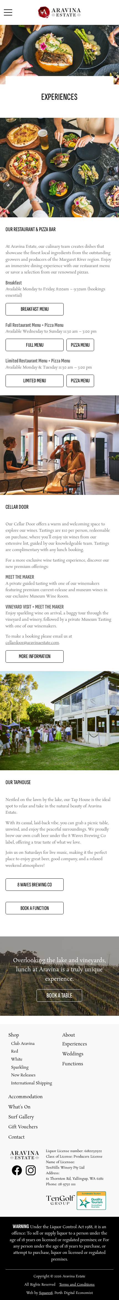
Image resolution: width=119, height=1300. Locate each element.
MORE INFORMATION (34, 656)
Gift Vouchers (23, 1127)
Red (14, 1051)
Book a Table (59, 995)
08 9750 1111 (67, 1184)
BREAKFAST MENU (35, 309)
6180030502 (93, 1151)
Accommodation (25, 1097)
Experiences (74, 1044)
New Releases (23, 1075)
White (16, 1059)
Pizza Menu (80, 345)
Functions (72, 1064)
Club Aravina (23, 1043)
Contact (16, 1137)
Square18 (46, 1293)
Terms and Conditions (77, 1284)
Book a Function (34, 908)
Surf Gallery (21, 1117)
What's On (19, 1107)
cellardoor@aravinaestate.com (32, 643)
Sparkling (20, 1067)
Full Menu (34, 345)
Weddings (72, 1054)
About (68, 1035)
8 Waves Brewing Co (34, 884)
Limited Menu (34, 380)
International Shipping (31, 1083)
